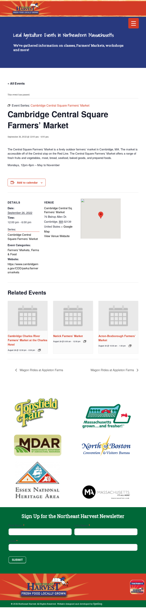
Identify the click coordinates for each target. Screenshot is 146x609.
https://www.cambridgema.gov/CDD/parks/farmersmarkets (23, 268)
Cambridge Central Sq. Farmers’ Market (58, 210)
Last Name (82, 525)
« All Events (16, 83)
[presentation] (28, 316)
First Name (16, 525)
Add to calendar (27, 182)
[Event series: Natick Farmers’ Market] (84, 341)
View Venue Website (57, 236)
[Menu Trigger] (133, 23)
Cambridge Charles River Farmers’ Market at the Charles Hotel (27, 340)
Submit (17, 559)
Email (13, 541)
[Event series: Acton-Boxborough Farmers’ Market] (130, 346)
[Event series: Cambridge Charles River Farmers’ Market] (39, 350)
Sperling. (98, 603)
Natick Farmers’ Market (68, 336)
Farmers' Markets (19, 250)
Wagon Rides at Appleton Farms (41, 370)
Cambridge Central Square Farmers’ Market (23, 237)
